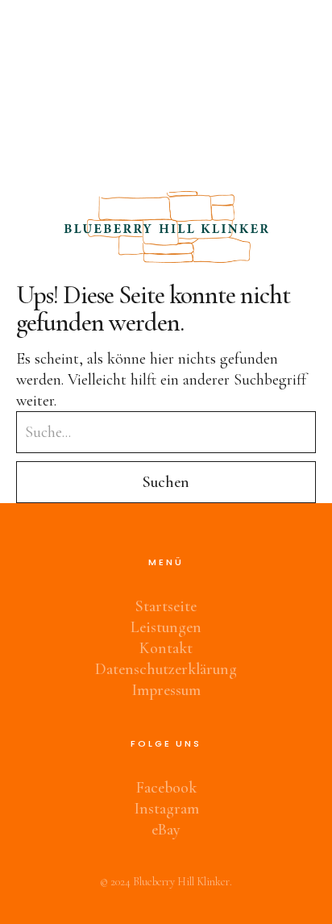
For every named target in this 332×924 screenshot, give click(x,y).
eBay (166, 829)
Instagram (166, 808)
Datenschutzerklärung (166, 669)
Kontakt (166, 648)
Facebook (166, 787)
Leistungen (166, 627)
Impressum (166, 690)
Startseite (166, 606)
